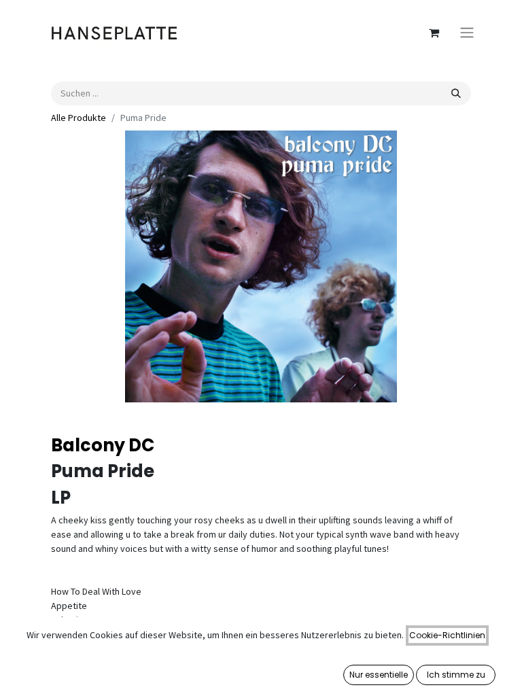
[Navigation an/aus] (467, 33)
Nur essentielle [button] (378, 674)
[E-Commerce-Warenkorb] (433, 32)
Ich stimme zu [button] (456, 674)
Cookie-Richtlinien (447, 635)
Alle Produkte (78, 117)
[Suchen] (456, 93)
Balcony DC (103, 445)
